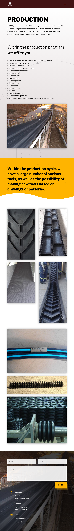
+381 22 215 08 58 (21, 509)
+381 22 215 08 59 (21, 507)
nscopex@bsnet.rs (21, 522)
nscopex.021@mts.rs (22, 518)
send (60, 485)
